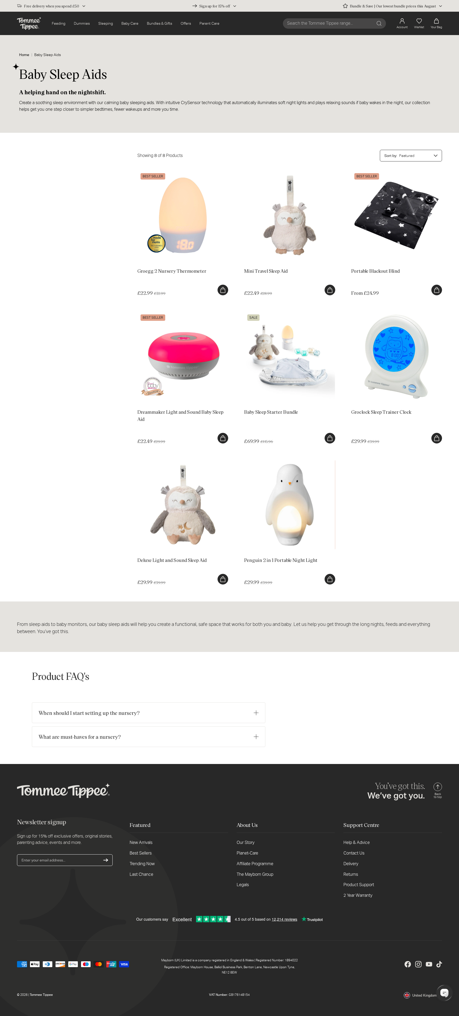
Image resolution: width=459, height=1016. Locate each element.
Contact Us (353, 853)
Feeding (58, 23)
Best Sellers (141, 853)
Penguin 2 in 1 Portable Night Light (272, 462)
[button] (436, 23)
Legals (243, 884)
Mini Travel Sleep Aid (261, 172)
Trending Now (142, 863)
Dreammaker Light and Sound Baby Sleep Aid (174, 314)
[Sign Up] (105, 860)
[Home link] (29, 23)
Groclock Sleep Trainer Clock (375, 314)
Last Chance (141, 874)
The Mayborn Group (255, 874)
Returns (350, 874)
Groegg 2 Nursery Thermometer (164, 172)
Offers (186, 23)
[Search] (379, 23)
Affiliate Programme (255, 863)
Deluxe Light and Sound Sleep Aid (165, 462)
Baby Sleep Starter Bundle (266, 314)
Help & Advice (356, 842)
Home (24, 55)
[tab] (167, 257)
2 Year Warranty (357, 895)
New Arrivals (141, 842)
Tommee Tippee (41, 995)
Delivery (350, 863)
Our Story (245, 842)
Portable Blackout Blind (370, 172)
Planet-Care (247, 853)
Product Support (358, 884)
